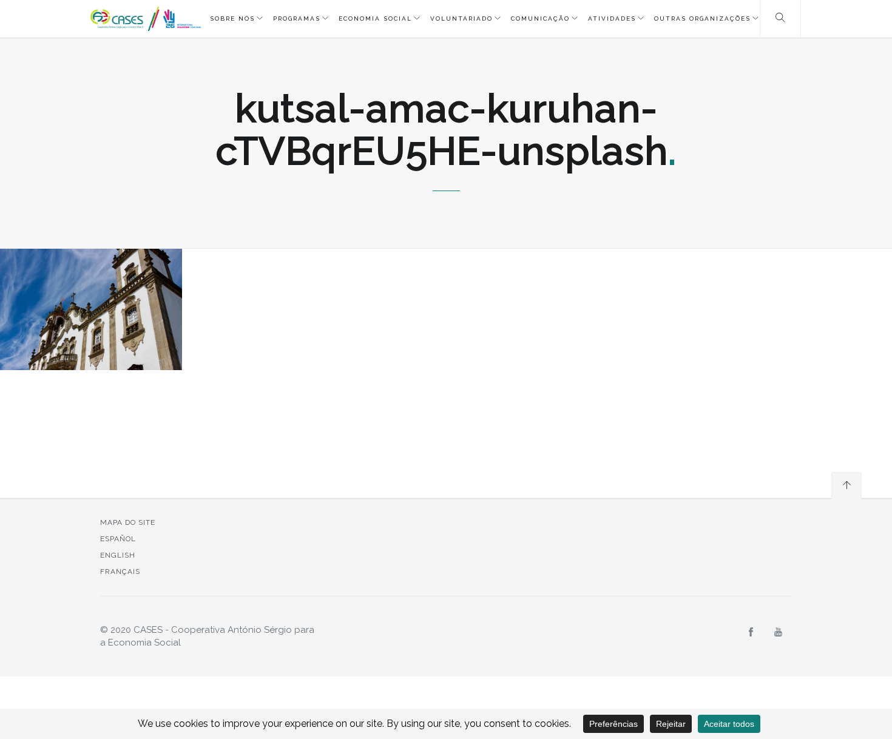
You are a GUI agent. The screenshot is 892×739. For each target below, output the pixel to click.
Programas (296, 18)
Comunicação (540, 18)
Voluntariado (461, 18)
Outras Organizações (702, 18)
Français (120, 571)
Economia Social (375, 18)
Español (118, 539)
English (117, 555)
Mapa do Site (127, 522)
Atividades (612, 18)
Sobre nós (232, 18)
